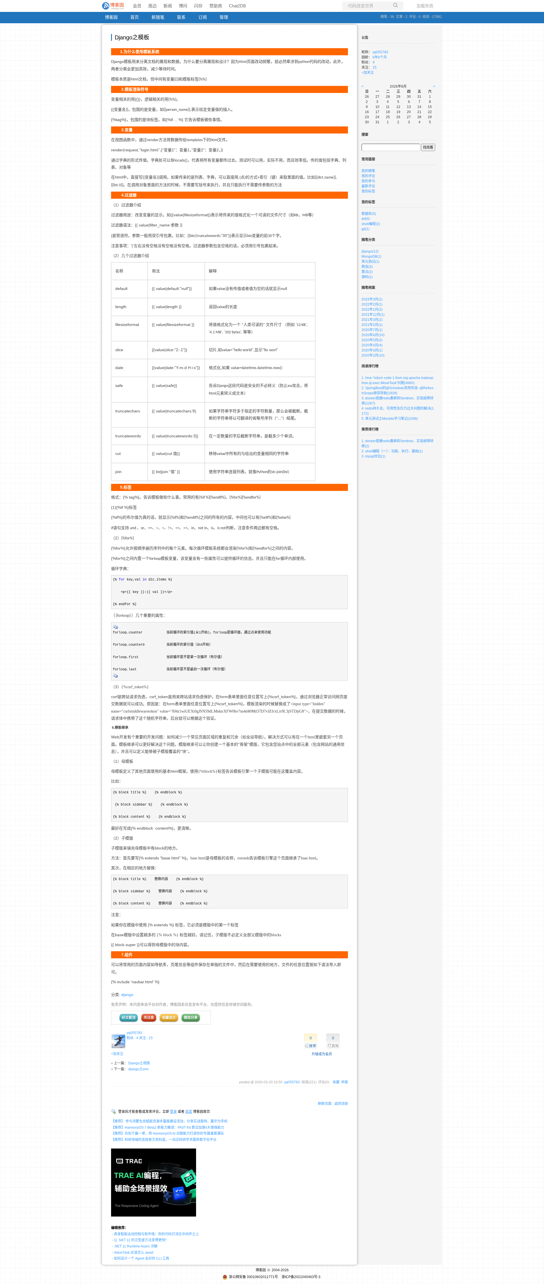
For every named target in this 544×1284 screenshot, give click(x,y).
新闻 (167, 5)
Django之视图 (139, 1063)
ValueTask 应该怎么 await (133, 1253)
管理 (224, 17)
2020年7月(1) (372, 330)
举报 (344, 1082)
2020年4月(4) (372, 345)
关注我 (149, 1018)
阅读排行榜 (370, 366)
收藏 (336, 1082)
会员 (137, 5)
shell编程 (371, 224)
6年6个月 (380, 57)
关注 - (146, 1038)
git (365, 229)
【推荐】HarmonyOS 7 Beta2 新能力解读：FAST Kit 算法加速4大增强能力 (167, 1128)
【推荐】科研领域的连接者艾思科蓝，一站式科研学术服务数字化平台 (163, 1140)
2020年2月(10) (373, 355)
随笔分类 (368, 240)
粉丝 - (132, 1038)
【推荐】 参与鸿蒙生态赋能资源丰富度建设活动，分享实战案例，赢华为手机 (169, 1121)
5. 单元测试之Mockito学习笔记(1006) (390, 419)
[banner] (113, 6)
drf (366, 219)
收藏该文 (169, 1018)
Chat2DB (237, 5)
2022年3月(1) (372, 299)
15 (375, 67)
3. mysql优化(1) (373, 456)
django (127, 994)
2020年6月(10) (373, 335)
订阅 (202, 17)
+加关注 (117, 1054)
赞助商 (215, 5)
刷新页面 (325, 1104)
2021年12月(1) (373, 315)
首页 (134, 17)
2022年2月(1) (372, 304)
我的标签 (368, 191)
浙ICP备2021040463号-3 (301, 1277)
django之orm (138, 1069)
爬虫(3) (367, 267)
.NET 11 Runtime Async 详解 (136, 1246)
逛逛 (188, 1112)
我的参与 (368, 181)
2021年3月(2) (372, 320)
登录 (173, 1112)
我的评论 (368, 176)
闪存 (198, 5)
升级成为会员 (322, 1054)
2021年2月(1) (372, 325)
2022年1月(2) (372, 310)
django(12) (370, 251)
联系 (181, 17)
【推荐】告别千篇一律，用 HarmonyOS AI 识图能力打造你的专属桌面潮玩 (167, 1133)
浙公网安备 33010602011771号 (253, 1277)
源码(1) (367, 277)
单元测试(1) (370, 262)
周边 (152, 5)
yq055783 (134, 1033)
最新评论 (368, 186)
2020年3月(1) (372, 350)
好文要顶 (128, 1018)
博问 (183, 5)
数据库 (369, 214)
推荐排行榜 (370, 429)
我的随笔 (368, 171)
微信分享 (190, 1018)
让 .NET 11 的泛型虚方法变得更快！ (141, 1240)
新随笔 (158, 17)
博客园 (111, 17)
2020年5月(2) (372, 340)
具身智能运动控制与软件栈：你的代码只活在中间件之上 (156, 1234)
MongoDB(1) (371, 257)
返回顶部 (341, 1104)
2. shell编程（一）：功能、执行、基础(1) (392, 451)
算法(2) (367, 272)
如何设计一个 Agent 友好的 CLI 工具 (141, 1258)
